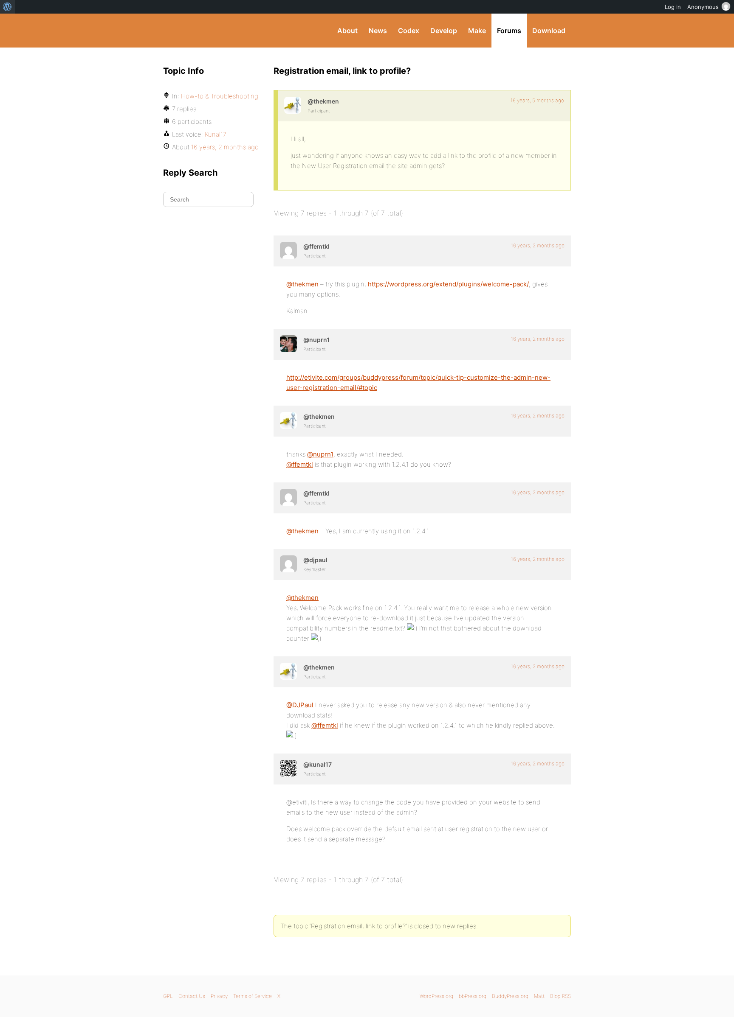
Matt (539, 996)
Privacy (219, 996)
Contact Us (191, 996)
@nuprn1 (320, 454)
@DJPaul (299, 705)
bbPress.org (472, 996)
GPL (168, 996)
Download (548, 30)
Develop (443, 30)
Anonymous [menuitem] (703, 6)
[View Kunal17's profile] (288, 768)
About (347, 30)
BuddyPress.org (220, 31)
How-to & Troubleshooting (219, 96)
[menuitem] (7, 7)
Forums (509, 30)
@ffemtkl (299, 464)
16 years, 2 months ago (538, 245)
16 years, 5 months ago (537, 100)
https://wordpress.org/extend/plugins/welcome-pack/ (448, 284)
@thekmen (302, 284)
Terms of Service (252, 996)
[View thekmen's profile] (292, 105)
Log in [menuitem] (673, 6)
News (378, 30)
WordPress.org (436, 996)
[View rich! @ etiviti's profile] (288, 343)
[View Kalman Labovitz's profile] (288, 250)
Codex (408, 30)
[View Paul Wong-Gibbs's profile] (288, 563)
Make (477, 30)
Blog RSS (560, 996)
